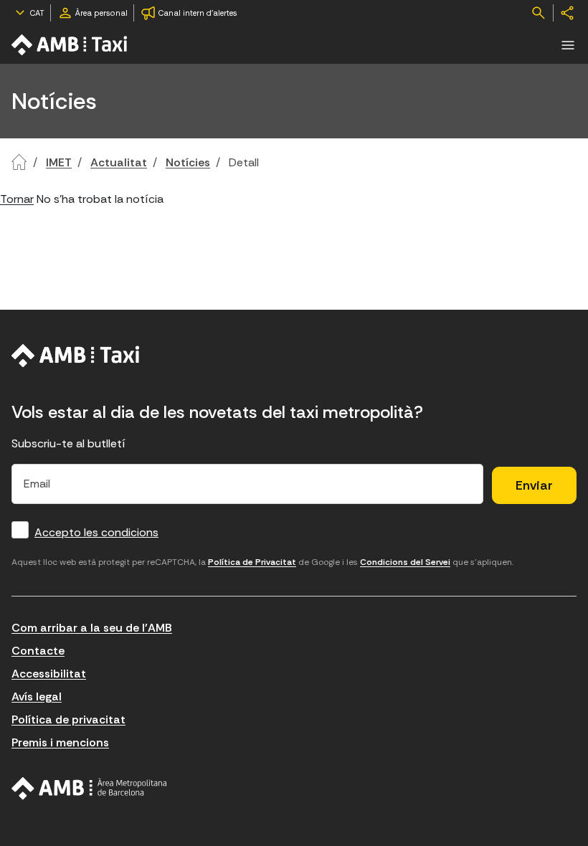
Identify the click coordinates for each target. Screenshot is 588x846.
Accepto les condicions (96, 532)
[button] (568, 45)
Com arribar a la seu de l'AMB (91, 627)
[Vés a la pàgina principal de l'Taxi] (70, 44)
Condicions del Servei (405, 562)
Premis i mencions (60, 742)
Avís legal (36, 696)
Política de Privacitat (252, 562)
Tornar (17, 198)
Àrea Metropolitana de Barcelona (89, 788)
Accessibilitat (48, 673)
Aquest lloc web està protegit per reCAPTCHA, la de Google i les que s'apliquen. (262, 562)
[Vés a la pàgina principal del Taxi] (75, 355)
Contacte (38, 650)
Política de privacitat (68, 719)
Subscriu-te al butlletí (68, 443)
